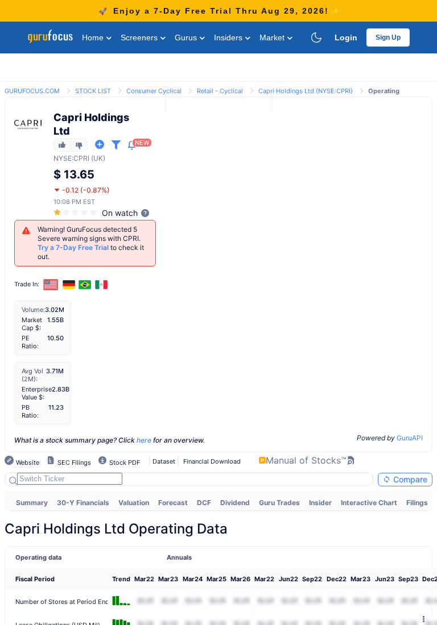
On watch (120, 213)
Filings (417, 502)
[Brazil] (85, 284)
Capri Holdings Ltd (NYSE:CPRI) (305, 91)
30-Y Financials (83, 502)
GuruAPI (410, 438)
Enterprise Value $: (37, 393)
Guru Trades (279, 502)
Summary (32, 502)
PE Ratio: (30, 342)
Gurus (187, 37)
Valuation (133, 502)
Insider (320, 502)
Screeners (140, 37)
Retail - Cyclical (220, 91)
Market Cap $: (32, 324)
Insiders (229, 37)
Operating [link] (383, 91)
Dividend (235, 502)
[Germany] (69, 284)
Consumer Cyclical (154, 91)
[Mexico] (101, 284)
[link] (32, 90)
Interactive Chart (369, 502)
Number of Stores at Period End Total (70, 602)
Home (94, 37)
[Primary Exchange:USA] (51, 284)
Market (273, 37)
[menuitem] (31, 502)
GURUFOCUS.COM (32, 91)
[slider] (76, 212)
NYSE (62, 158)
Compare (409, 479)
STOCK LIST (93, 91)
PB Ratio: (30, 411)
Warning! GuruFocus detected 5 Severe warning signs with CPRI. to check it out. (91, 243)
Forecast (173, 502)
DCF (204, 502)
